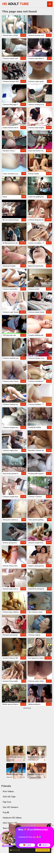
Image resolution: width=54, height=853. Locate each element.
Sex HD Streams (10, 807)
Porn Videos (8, 791)
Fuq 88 (6, 812)
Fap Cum (7, 802)
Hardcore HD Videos (12, 817)
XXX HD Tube (9, 796)
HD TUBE (15, 4)
